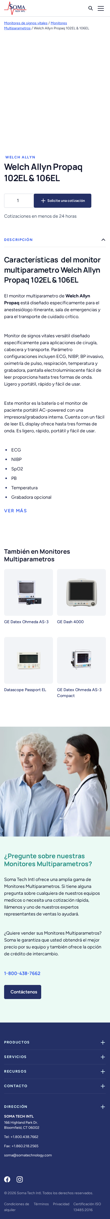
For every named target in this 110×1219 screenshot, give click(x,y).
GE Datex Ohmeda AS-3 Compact (79, 692)
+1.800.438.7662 (24, 1137)
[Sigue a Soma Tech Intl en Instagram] (20, 1179)
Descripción (18, 240)
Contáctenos (23, 992)
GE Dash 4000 (70, 621)
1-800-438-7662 (22, 973)
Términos (41, 1204)
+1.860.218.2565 (25, 1146)
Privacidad (61, 1204)
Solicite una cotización (66, 201)
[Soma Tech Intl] (15, 8)
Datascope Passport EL (25, 689)
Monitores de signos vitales (26, 23)
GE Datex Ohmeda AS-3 (26, 621)
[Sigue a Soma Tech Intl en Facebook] (7, 1179)
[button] (15, 510)
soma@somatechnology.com (28, 1155)
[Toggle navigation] (101, 8)
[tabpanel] (55, 373)
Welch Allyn (20, 157)
